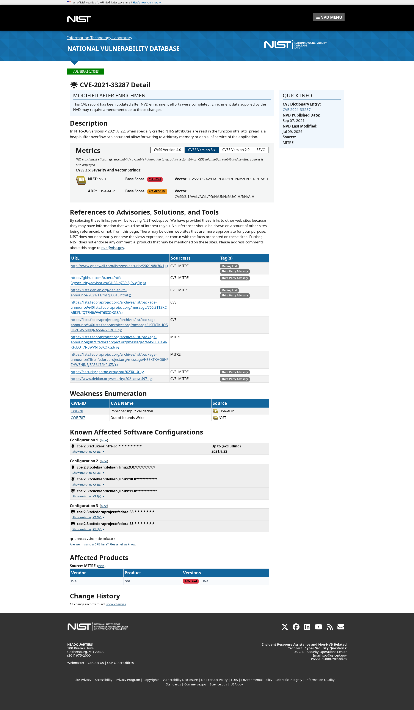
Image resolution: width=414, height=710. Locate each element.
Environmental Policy (256, 680)
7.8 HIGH (155, 179)
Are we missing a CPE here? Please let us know (102, 544)
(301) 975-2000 (79, 655)
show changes (116, 604)
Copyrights (151, 680)
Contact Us (96, 662)
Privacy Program (128, 680)
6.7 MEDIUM (157, 191)
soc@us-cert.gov (334, 655)
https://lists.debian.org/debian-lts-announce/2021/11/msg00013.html (99, 292)
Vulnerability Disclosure (180, 680)
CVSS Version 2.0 (235, 149)
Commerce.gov (195, 684)
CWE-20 (77, 411)
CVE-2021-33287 (297, 109)
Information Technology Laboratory (99, 37)
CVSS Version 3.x (201, 149)
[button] (329, 17)
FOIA (234, 680)
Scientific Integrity (289, 680)
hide (104, 440)
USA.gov (237, 684)
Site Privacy (83, 680)
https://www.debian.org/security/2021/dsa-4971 (110, 378)
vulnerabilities (86, 71)
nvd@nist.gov (112, 247)
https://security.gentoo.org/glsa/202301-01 (106, 371)
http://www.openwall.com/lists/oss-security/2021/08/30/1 (117, 265)
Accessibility (103, 680)
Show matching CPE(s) (87, 451)
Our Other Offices (120, 662)
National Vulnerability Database (123, 48)
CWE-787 (78, 417)
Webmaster (75, 662)
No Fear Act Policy (214, 680)
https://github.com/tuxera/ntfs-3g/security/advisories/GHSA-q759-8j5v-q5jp (106, 280)
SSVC (261, 149)
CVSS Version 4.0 (167, 149)
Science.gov (218, 684)
